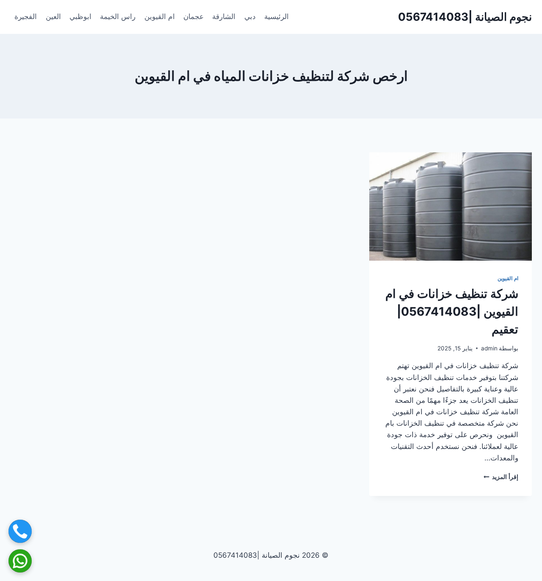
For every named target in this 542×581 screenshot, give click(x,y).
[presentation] (450, 206)
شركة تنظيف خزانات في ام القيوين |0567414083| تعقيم (451, 311)
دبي (250, 16)
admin (489, 348)
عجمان (193, 16)
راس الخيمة (118, 16)
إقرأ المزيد (501, 477)
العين (53, 16)
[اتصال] (20, 531)
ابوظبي (80, 16)
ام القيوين (159, 16)
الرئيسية (276, 16)
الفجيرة (25, 16)
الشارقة (223, 16)
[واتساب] (20, 561)
